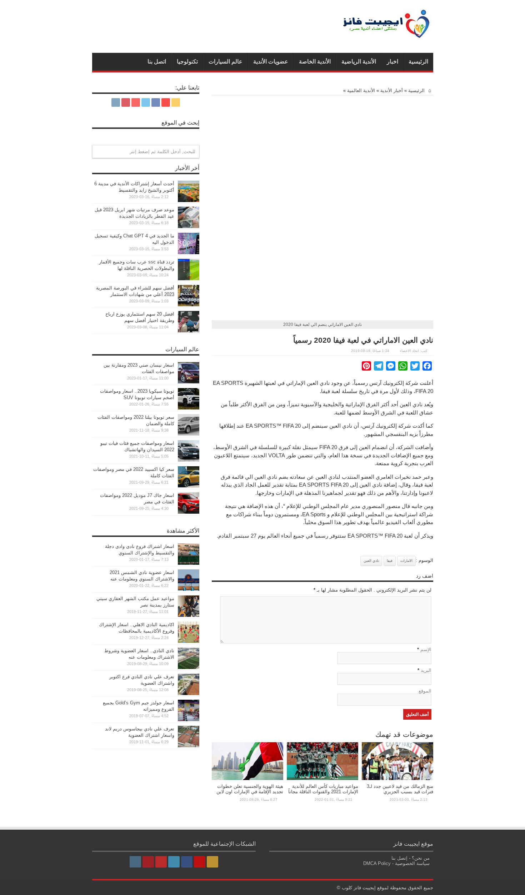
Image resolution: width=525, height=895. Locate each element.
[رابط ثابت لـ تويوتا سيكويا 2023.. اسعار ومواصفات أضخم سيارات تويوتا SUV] (188, 408)
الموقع (425, 691)
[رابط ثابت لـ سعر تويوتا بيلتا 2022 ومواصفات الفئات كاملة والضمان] (188, 434)
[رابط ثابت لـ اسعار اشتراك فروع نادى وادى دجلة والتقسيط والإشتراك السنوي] (188, 563)
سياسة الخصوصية (412, 863)
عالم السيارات (225, 62)
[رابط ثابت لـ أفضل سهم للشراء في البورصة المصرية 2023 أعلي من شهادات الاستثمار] (188, 304)
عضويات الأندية (270, 62)
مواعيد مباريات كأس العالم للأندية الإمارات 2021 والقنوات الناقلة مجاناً (323, 789)
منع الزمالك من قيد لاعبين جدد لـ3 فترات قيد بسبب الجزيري (400, 789)
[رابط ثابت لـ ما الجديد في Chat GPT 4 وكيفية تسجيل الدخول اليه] (188, 252)
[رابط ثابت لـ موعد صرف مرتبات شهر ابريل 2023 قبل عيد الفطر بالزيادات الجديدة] (188, 226)
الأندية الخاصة (315, 62)
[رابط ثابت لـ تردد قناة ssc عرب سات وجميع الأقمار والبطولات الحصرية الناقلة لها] (188, 278)
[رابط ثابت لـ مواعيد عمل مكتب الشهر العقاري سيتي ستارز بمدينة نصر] (188, 615)
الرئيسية (418, 62)
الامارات (406, 561)
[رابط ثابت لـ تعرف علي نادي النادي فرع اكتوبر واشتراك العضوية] (188, 693)
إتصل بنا (399, 858)
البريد (426, 670)
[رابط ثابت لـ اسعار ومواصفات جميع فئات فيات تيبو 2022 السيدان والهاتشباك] (188, 460)
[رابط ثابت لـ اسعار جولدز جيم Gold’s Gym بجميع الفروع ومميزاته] (188, 719)
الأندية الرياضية (358, 62)
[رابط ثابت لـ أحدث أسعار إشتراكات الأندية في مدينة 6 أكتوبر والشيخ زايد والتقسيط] (188, 200)
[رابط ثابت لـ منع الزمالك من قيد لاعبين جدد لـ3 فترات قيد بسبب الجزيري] (397, 778)
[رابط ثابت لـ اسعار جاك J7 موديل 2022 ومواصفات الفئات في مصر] (188, 512)
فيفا (389, 561)
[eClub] (386, 35)
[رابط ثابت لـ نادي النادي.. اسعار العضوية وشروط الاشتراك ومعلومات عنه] (188, 667)
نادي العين (371, 561)
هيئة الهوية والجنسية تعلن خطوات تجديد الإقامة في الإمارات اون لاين (249, 789)
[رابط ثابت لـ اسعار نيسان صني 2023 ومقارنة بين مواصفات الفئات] (188, 381)
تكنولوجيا (187, 62)
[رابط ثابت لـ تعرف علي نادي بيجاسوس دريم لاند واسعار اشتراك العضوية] (188, 745)
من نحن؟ (421, 858)
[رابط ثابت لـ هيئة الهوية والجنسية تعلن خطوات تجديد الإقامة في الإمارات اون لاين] (247, 778)
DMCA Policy (377, 863)
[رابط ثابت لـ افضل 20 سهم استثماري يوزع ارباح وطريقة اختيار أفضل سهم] (188, 330)
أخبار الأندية (391, 90)
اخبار (392, 62)
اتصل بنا (157, 62)
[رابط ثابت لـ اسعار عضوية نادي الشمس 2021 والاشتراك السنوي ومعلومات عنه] (188, 589)
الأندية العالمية (361, 90)
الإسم (425, 649)
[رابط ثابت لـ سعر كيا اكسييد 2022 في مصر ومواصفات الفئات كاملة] (188, 486)
